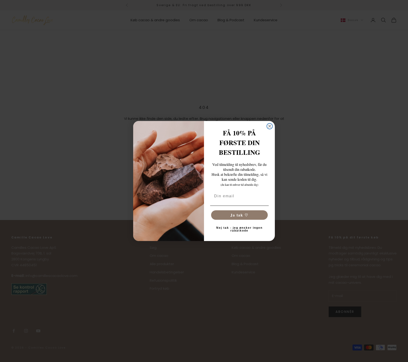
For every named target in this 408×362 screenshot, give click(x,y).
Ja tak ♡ (239, 215)
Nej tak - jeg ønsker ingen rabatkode (239, 229)
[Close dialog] (269, 126)
